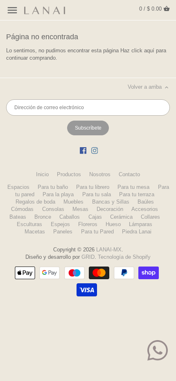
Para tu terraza (136, 194)
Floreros (87, 224)
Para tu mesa (133, 187)
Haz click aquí (137, 50)
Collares (150, 217)
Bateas (17, 217)
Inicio (42, 174)
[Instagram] (94, 150)
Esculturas (29, 224)
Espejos (60, 224)
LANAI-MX (109, 250)
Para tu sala (96, 194)
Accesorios (144, 209)
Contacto (129, 174)
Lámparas (140, 224)
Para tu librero (92, 187)
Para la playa (58, 194)
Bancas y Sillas (110, 202)
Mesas (80, 209)
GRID (88, 257)
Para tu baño (53, 187)
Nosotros (100, 174)
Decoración (110, 209)
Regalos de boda (35, 202)
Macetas (35, 232)
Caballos (69, 217)
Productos (69, 174)
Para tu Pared (97, 232)
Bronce (42, 217)
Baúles (146, 202)
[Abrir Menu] (12, 10)
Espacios (18, 187)
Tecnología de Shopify (124, 257)
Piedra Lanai (136, 232)
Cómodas (22, 209)
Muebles (73, 202)
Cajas (95, 217)
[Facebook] (83, 150)
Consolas (53, 209)
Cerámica (121, 217)
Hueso (113, 224)
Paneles (62, 232)
